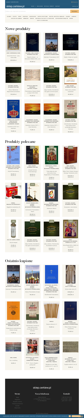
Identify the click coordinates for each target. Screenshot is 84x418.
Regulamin (40, 6)
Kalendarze (48, 53)
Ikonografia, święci (51, 165)
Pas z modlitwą (13, 360)
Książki (68, 16)
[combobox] (37, 11)
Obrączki (26, 18)
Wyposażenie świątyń (62, 18)
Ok (69, 416)
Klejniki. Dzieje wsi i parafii (70, 57)
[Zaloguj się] (71, 2)
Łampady (74, 16)
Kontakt (57, 6)
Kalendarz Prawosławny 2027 (51, 57)
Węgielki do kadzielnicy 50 (13, 207)
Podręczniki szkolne (32, 360)
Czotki (15, 16)
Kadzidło (25, 16)
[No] (80, 416)
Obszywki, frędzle (51, 361)
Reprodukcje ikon (15, 53)
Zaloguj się (75, 2)
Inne (32, 53)
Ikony (19, 16)
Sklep (32, 6)
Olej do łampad (11, 239)
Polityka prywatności (17, 403)
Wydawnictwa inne (32, 54)
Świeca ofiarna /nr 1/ (51, 324)
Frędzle (70, 357)
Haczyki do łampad (16, 18)
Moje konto (17, 407)
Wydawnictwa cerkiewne (32, 121)
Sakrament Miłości (51, 208)
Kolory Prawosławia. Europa (32, 292)
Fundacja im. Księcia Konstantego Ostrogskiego (13, 121)
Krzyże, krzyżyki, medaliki (56, 16)
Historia (28, 53)
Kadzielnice (32, 16)
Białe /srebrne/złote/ (51, 357)
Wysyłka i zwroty (49, 6)
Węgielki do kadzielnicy (13, 204)
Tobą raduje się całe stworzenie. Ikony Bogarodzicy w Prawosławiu (51, 173)
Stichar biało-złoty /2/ (70, 289)
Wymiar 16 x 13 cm (71, 242)
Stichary (70, 285)
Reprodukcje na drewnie (70, 241)
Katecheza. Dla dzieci (51, 285)
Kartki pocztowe (43, 16)
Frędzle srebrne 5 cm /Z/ (70, 364)
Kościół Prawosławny (13, 171)
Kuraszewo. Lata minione (70, 207)
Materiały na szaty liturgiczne (45, 18)
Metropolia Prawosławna (51, 54)
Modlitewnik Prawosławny (51, 294)
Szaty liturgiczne (42, 20)
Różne (71, 18)
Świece (32, 18)
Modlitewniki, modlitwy (51, 289)
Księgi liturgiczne (70, 167)
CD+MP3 (9, 16)
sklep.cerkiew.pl (15, 6)
